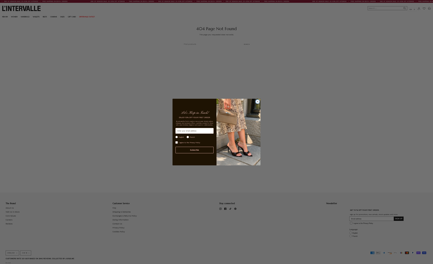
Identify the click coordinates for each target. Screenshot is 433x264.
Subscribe (194, 150)
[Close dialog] (258, 102)
